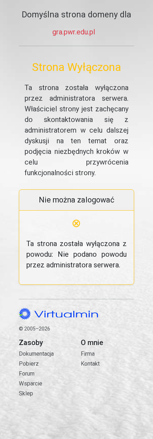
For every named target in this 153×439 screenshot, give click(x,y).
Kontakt (107, 388)
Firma (88, 353)
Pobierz (29, 363)
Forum (27, 373)
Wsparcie (30, 383)
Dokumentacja (36, 353)
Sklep (26, 393)
